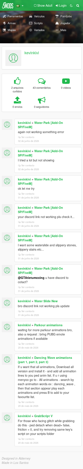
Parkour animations (48, 325)
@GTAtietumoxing (31, 277)
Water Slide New (46, 301)
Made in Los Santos (15, 462)
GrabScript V (43, 416)
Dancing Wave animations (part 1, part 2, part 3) (45, 359)
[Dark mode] (71, 5)
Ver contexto (27, 137)
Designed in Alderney (16, 458)
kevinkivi (31, 52)
